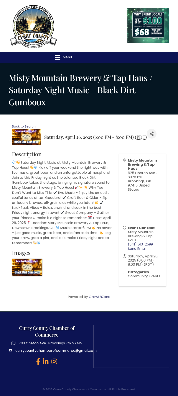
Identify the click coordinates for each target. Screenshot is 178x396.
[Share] (152, 134)
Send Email (137, 248)
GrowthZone (99, 296)
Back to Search (24, 126)
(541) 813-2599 (140, 244)
